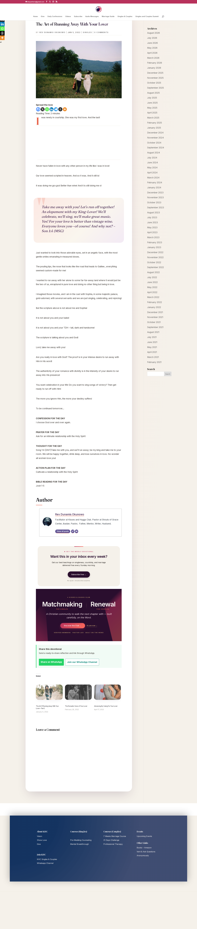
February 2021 (154, 362)
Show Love (42, 840)
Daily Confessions (55, 16)
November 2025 (155, 78)
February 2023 (154, 242)
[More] (65, 109)
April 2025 (152, 112)
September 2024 (155, 147)
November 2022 (155, 257)
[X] (43, 109)
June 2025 (152, 102)
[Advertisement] (78, 143)
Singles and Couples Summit (147, 16)
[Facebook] (38, 109)
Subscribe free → (78, 574)
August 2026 (153, 33)
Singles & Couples (125, 16)
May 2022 (152, 287)
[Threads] (60, 109)
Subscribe (78, 16)
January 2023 (154, 247)
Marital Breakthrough (79, 844)
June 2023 (152, 222)
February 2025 (154, 122)
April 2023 (152, 232)
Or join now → (92, 625)
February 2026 (154, 63)
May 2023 (152, 227)
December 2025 (155, 73)
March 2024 (153, 177)
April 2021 (152, 352)
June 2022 (152, 282)
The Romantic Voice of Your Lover (76, 706)
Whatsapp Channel (45, 863)
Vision (39, 836)
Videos (68, 16)
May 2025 (152, 107)
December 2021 (155, 312)
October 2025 (154, 82)
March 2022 (153, 297)
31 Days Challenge (111, 840)
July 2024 (152, 157)
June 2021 (152, 342)
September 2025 (155, 88)
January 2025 (154, 127)
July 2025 (152, 97)
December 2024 (155, 132)
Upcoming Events (144, 836)
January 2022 (154, 307)
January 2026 (154, 68)
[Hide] (1, 42)
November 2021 (155, 317)
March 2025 (153, 117)
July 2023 (152, 217)
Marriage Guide (108, 16)
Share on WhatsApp (51, 662)
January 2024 (154, 187)
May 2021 (152, 347)
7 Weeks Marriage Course (114, 836)
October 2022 (154, 262)
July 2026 (152, 38)
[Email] (76, 531)
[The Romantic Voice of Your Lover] (78, 692)
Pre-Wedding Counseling (80, 840)
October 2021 (154, 322)
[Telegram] (56, 109)
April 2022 (152, 292)
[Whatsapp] (47, 109)
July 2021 (152, 337)
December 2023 (155, 192)
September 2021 (155, 327)
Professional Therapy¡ (113, 844)
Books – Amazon (144, 847)
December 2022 (155, 252)
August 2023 (153, 212)
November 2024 (155, 137)
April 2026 (152, 53)
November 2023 (155, 197)
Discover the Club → (72, 626)
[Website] (72, 531)
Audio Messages (92, 16)
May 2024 (152, 167)
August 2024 (153, 152)
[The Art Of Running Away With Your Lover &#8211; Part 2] (49, 692)
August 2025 (153, 93)
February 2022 (154, 302)
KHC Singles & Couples (47, 859)
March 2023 (153, 237)
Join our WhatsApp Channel (82, 662)
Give (42, 16)
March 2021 (153, 357)
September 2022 (155, 267)
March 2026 (153, 58)
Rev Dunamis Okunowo (52, 32)
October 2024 (154, 142)
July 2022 (152, 277)
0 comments (101, 32)
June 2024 (152, 162)
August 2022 (153, 272)
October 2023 (154, 202)
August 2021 (153, 332)
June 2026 (152, 43)
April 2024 (152, 172)
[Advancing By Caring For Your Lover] (107, 692)
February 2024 (154, 182)
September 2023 (155, 207)
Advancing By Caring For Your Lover (106, 706)
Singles (87, 32)
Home (35, 16)
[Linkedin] (51, 109)
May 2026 (152, 48)
